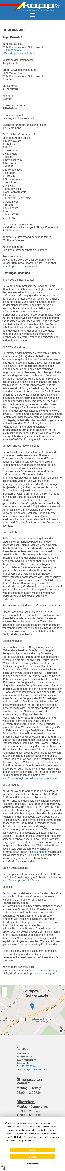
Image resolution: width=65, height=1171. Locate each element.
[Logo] (31, 6)
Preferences (32, 1164)
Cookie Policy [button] (17, 1137)
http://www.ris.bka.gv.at (23, 266)
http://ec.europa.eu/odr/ (16, 880)
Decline (32, 1157)
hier (34, 851)
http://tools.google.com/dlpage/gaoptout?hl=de (30, 778)
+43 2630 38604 (12, 50)
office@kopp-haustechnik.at (18, 53)
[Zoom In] (4, 989)
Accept (33, 1150)
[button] (32, 15)
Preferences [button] (29, 1141)
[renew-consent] (4, 1167)
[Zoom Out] (4, 994)
